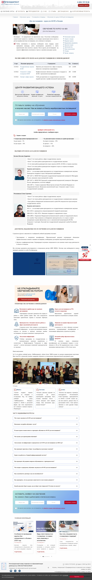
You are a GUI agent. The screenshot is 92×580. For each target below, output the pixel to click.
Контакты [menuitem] (21, 11)
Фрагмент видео (69, 45)
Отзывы (67, 51)
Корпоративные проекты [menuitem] (81, 11)
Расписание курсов (70, 37)
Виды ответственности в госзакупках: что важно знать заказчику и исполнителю (45, 535)
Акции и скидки (69, 39)
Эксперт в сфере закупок (27, 77)
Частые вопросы (69, 53)
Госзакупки (17, 542)
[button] (51, 556)
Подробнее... (18, 552)
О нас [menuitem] (45, 11)
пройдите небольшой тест (46, 130)
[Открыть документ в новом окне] (3, 566)
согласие (65, 575)
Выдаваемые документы (71, 43)
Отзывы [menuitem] (53, 11)
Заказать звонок (83, 5)
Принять (76, 576)
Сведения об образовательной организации (22, 568)
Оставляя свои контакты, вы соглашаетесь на (41, 120)
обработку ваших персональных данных (54, 120)
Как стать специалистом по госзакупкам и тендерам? (68, 535)
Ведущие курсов (69, 41)
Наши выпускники (70, 49)
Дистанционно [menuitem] (63, 11)
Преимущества (69, 47)
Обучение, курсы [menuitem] (8, 11)
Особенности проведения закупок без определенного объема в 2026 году (22, 535)
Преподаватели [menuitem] (33, 11)
